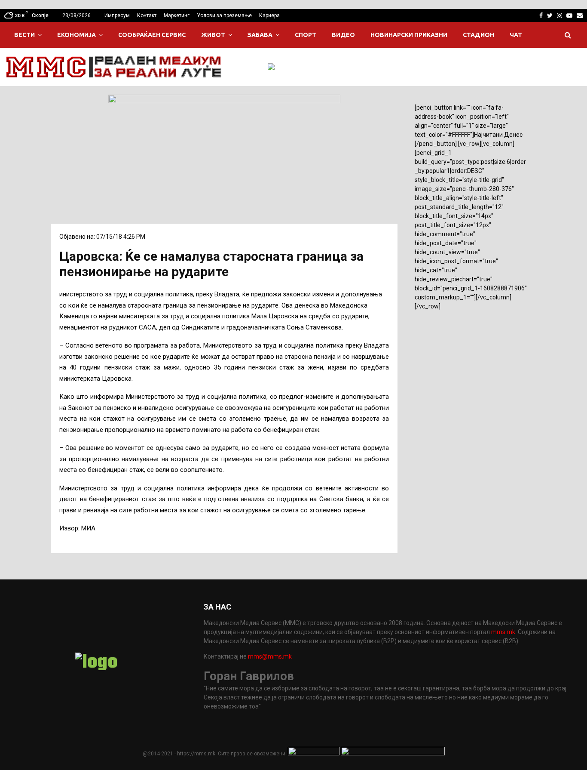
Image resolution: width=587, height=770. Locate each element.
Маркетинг (177, 15)
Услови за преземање (224, 15)
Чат (516, 34)
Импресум (117, 15)
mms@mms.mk (270, 656)
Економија (76, 34)
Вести (24, 34)
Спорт (305, 34)
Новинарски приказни (408, 34)
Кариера (269, 15)
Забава (260, 34)
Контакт (146, 15)
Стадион (478, 34)
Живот (213, 34)
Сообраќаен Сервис (152, 34)
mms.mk (503, 631)
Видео (343, 34)
